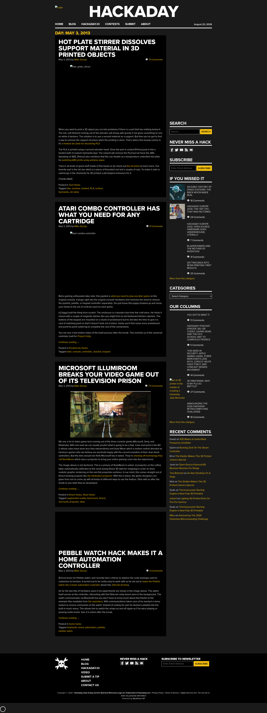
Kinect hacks (75, 494)
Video (85, 672)
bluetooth (72, 627)
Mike (172, 515)
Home (59, 24)
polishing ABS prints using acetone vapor (83, 160)
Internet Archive (120, 585)
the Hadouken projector (99, 475)
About (146, 24)
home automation (87, 627)
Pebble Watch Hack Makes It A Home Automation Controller (111, 559)
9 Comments (156, 226)
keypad (106, 351)
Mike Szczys (80, 59)
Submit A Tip (90, 676)
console (77, 351)
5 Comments (197, 345)
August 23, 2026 (203, 24)
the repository (95, 601)
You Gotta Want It (198, 314)
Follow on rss (186, 150)
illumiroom (92, 498)
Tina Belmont (176, 473)
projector (74, 501)
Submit (130, 24)
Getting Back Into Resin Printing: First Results (199, 265)
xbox (82, 501)
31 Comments (197, 257)
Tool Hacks (74, 184)
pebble (101, 627)
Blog (72, 24)
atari (69, 351)
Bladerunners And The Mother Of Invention (198, 249)
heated (85, 188)
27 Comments (197, 391)
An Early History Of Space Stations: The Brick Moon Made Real (199, 191)
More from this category (182, 278)
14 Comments (197, 375)
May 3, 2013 (65, 59)
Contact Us (90, 685)
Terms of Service (172, 693)
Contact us (191, 150)
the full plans (133, 166)
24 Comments (197, 217)
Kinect (102, 498)
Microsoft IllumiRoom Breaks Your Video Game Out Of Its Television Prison (109, 374)
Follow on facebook (172, 150)
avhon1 (173, 498)
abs (69, 188)
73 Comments (155, 385)
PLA (92, 188)
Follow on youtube (181, 150)
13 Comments (155, 59)
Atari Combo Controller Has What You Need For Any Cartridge (109, 215)
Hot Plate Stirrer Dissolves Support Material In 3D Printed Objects (107, 48)
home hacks (75, 624)
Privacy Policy (158, 693)
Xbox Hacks (89, 494)
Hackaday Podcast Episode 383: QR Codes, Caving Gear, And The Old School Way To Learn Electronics (199, 333)
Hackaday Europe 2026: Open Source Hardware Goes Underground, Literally (198, 229)
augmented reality (76, 498)
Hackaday (134, 12)
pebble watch (66, 631)
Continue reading (69, 342)
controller (87, 351)
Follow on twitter (177, 150)
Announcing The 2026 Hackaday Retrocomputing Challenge (197, 407)
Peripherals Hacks (78, 348)
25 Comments (197, 273)
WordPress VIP (139, 698)
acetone (76, 188)
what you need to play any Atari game (130, 296)
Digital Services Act (189, 693)
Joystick (97, 351)
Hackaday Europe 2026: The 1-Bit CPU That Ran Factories (199, 209)
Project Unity (84, 336)
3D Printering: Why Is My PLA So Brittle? (198, 383)
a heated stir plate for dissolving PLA (81, 143)
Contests (112, 24)
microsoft (63, 501)
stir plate (74, 192)
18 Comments (197, 200)
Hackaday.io (90, 24)
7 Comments (196, 240)
